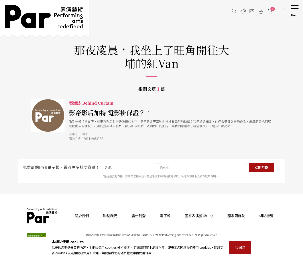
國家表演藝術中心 (199, 215)
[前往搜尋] (234, 11)
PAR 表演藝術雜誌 (42, 215)
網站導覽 (266, 215)
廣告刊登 (139, 215)
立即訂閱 (261, 167)
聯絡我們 (110, 215)
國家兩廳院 (236, 215)
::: (284, 7)
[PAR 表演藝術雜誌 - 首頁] (44, 18)
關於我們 (82, 215)
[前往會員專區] (260, 11)
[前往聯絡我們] (252, 11)
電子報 (165, 215)
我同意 (240, 247)
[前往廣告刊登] (243, 11)
